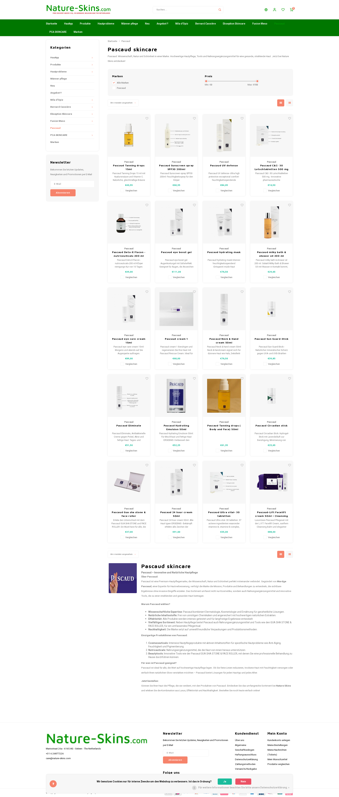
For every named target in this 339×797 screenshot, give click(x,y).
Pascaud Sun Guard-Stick (272, 338)
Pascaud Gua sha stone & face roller (129, 514)
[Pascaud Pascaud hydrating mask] (224, 222)
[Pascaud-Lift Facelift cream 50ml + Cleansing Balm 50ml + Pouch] (271, 482)
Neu (147, 24)
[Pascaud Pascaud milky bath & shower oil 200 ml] (271, 222)
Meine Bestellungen (277, 745)
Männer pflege (129, 24)
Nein (243, 781)
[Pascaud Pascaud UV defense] (224, 136)
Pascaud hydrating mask (223, 252)
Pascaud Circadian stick (271, 425)
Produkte (85, 24)
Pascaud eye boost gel (176, 252)
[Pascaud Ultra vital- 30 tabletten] (224, 482)
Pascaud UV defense (224, 165)
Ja (224, 781)
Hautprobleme (106, 24)
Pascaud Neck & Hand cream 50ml (223, 340)
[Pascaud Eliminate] (129, 396)
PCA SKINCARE (58, 32)
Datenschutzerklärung (246, 759)
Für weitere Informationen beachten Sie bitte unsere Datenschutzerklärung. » (243, 787)
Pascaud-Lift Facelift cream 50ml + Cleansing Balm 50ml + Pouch (271, 514)
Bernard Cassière (205, 24)
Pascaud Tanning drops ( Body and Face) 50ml (224, 427)
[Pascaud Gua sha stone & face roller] (129, 482)
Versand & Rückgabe (246, 769)
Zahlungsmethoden (245, 764)
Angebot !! (162, 24)
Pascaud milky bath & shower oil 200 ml (271, 254)
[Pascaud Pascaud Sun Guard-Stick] (271, 309)
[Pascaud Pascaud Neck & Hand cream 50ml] (224, 309)
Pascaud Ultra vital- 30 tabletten (224, 514)
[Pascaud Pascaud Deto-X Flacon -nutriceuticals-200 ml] (129, 222)
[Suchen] (219, 9)
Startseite (51, 24)
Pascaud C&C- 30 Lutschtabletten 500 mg (272, 167)
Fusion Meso (259, 24)
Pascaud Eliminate (128, 425)
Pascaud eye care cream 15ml (128, 340)
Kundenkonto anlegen (278, 740)
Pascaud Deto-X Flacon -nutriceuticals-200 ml (128, 254)
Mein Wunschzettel (277, 759)
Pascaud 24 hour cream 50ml (176, 514)
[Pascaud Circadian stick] (271, 396)
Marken (78, 32)
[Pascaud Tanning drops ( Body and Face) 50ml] (224, 396)
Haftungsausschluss (245, 754)
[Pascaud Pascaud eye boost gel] (176, 222)
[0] (291, 9)
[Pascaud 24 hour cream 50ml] (176, 482)
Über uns (239, 740)
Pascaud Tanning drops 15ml (129, 167)
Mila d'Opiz (181, 24)
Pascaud (279, 24)
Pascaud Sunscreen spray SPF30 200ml (176, 167)
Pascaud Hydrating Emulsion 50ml (176, 427)
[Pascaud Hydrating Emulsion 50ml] (176, 396)
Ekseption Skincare (234, 24)
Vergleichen (131, 190)
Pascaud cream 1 (176, 338)
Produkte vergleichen (278, 764)
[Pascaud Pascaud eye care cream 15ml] (129, 309)
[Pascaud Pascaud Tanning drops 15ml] (129, 136)
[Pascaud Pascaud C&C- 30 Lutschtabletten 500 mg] (271, 136)
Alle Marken (123, 82)
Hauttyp (68, 24)
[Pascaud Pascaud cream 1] (176, 309)
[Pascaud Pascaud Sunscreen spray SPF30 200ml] (176, 136)
